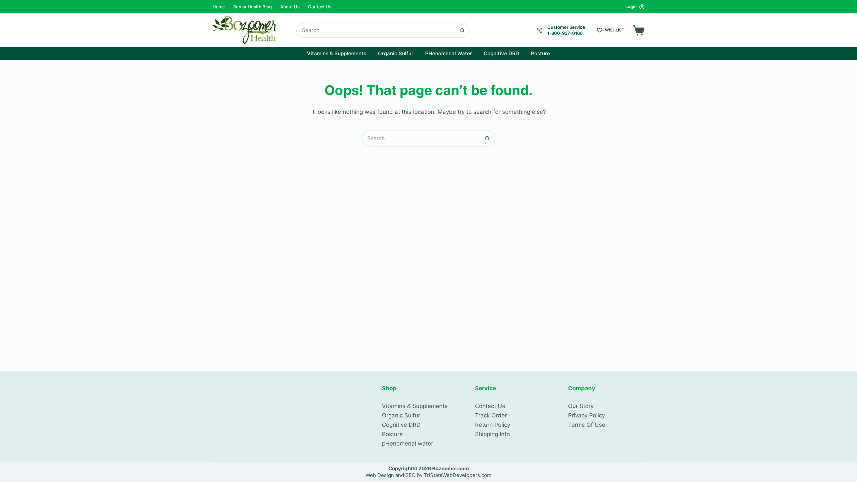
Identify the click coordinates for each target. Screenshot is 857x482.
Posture (540, 53)
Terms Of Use (586, 424)
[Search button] (462, 30)
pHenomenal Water (448, 53)
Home (219, 6)
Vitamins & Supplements (336, 53)
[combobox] (376, 30)
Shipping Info (492, 434)
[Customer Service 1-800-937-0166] (539, 30)
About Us (290, 6)
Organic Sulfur (395, 53)
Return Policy (492, 424)
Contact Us (319, 6)
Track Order (491, 415)
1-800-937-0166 (564, 33)
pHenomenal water (407, 443)
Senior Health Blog (252, 6)
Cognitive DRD (501, 53)
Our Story (581, 406)
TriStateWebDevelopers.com (457, 475)
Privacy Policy (586, 415)
